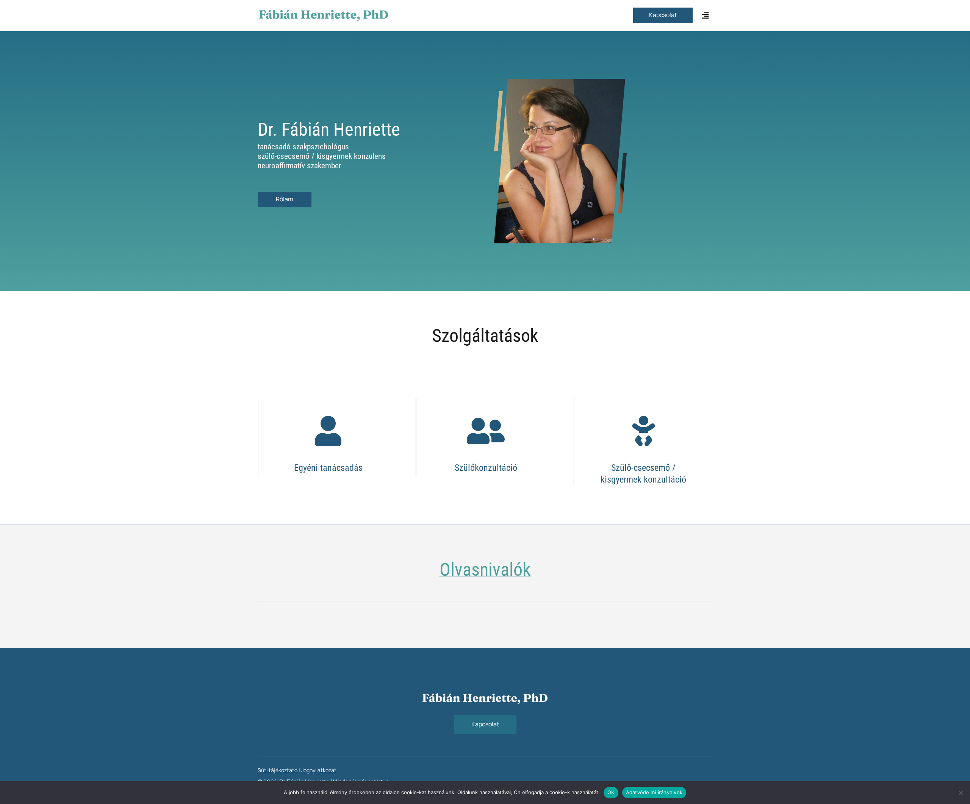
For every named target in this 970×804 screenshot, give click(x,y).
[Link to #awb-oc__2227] (705, 15)
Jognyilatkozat (318, 770)
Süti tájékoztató (277, 770)
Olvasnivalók (485, 569)
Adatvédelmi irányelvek (654, 792)
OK (611, 792)
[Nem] (960, 792)
